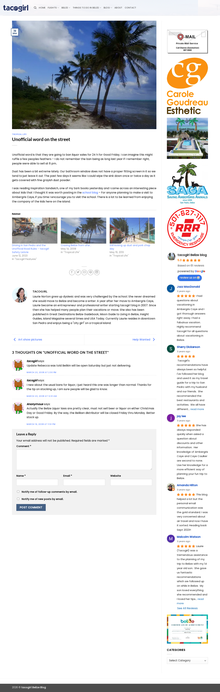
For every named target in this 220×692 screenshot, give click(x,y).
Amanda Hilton (187, 485)
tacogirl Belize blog (192, 255)
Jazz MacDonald (188, 287)
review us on (188, 278)
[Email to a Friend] (84, 272)
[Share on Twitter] (78, 272)
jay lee (181, 416)
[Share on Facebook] (72, 272)
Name (21, 476)
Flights (52, 7)
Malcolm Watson (189, 537)
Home (42, 7)
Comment (23, 446)
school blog (90, 193)
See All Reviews (187, 608)
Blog (107, 7)
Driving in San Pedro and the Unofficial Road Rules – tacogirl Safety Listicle (30, 249)
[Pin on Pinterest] (90, 272)
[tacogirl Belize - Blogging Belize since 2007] (16, 8)
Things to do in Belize (86, 7)
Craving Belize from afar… (76, 245)
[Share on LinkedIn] (97, 272)
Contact (130, 7)
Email (67, 476)
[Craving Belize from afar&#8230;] (83, 231)
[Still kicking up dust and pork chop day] (132, 231)
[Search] (35, 7)
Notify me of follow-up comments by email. (49, 492)
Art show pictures (30, 340)
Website (115, 476)
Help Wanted (142, 340)
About (118, 7)
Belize (65, 7)
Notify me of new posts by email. (42, 499)
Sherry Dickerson (188, 347)
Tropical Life (19, 134)
